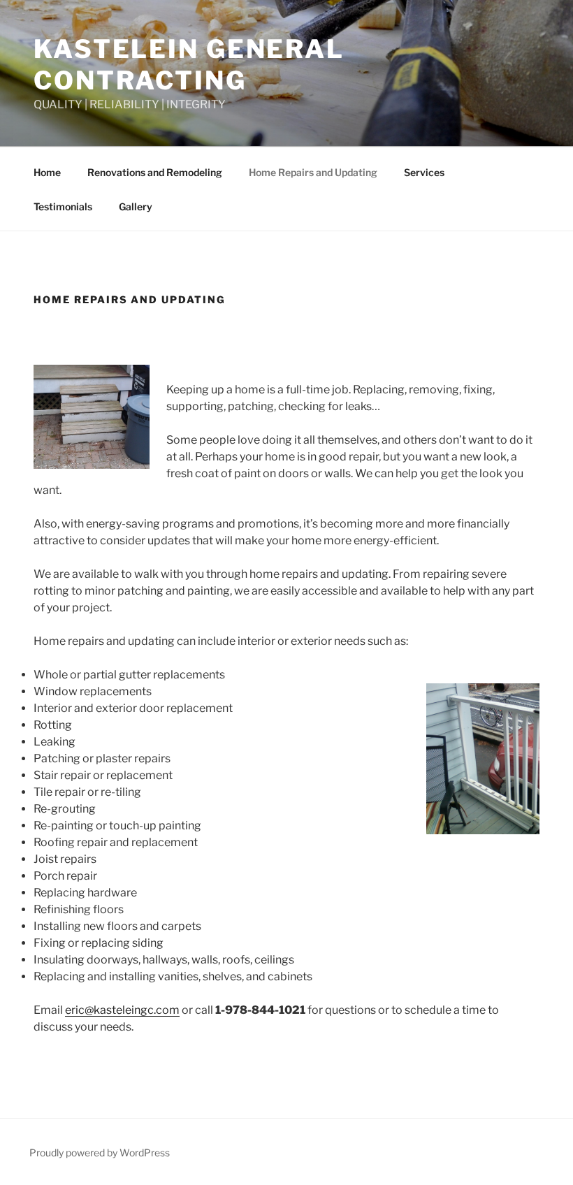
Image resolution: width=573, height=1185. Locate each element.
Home (47, 172)
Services (424, 172)
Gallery (135, 206)
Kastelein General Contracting (189, 65)
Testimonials (63, 206)
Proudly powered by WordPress (99, 1152)
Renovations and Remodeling (154, 172)
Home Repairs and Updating (313, 172)
